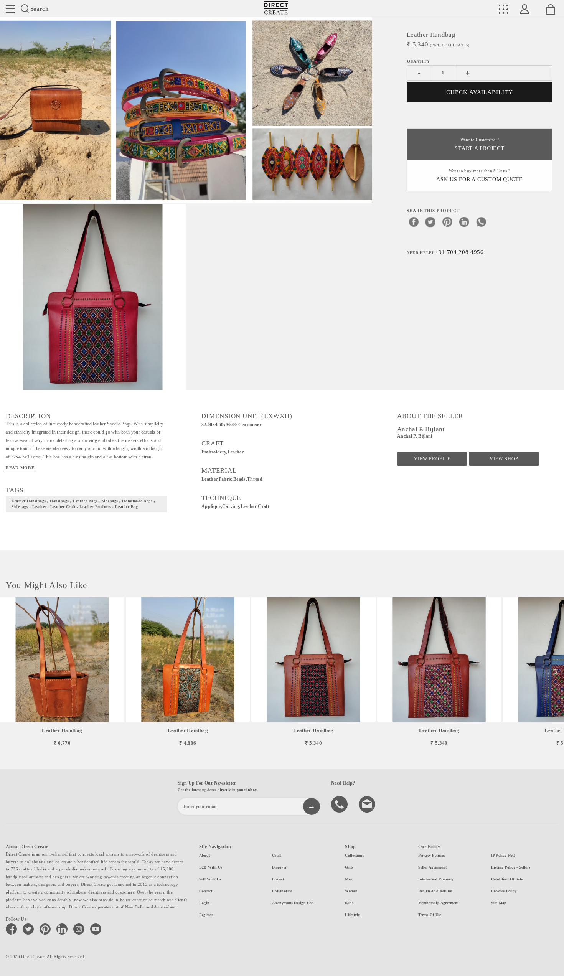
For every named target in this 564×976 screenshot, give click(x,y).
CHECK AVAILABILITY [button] (479, 92)
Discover (279, 867)
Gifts (349, 867)
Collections (354, 855)
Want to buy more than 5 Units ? (479, 175)
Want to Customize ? (479, 144)
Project (278, 879)
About (204, 855)
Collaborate (282, 891)
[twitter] (430, 221)
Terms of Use (430, 915)
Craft (276, 855)
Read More (20, 467)
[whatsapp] (481, 221)
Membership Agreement (438, 903)
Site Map (499, 903)
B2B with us (210, 867)
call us (340, 804)
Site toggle (10, 9)
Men (349, 879)
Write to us (368, 804)
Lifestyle (352, 915)
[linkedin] (464, 221)
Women (351, 891)
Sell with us (210, 879)
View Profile (432, 459)
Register (206, 915)
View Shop (504, 459)
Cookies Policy (503, 891)
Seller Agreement (432, 867)
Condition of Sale (507, 879)
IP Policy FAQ (503, 855)
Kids (349, 903)
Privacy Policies (431, 855)
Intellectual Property (436, 879)
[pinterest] (447, 221)
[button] (555, 671)
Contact (206, 891)
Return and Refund (435, 891)
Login (204, 903)
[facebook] (414, 221)
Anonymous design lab (293, 903)
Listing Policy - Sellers (510, 867)
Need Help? (445, 252)
